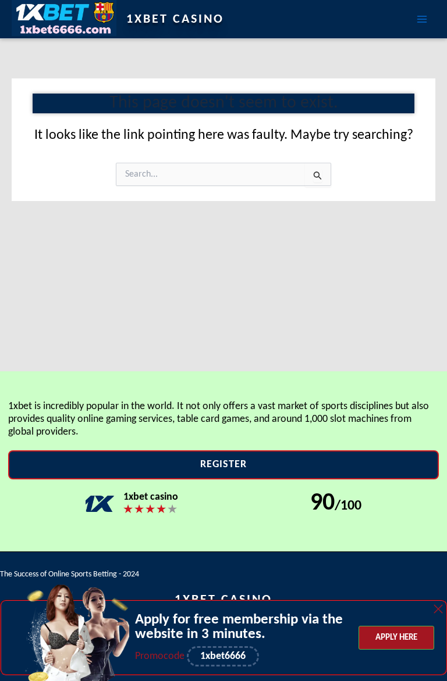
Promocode (161, 656)
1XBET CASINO (175, 19)
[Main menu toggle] (422, 19)
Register (223, 464)
